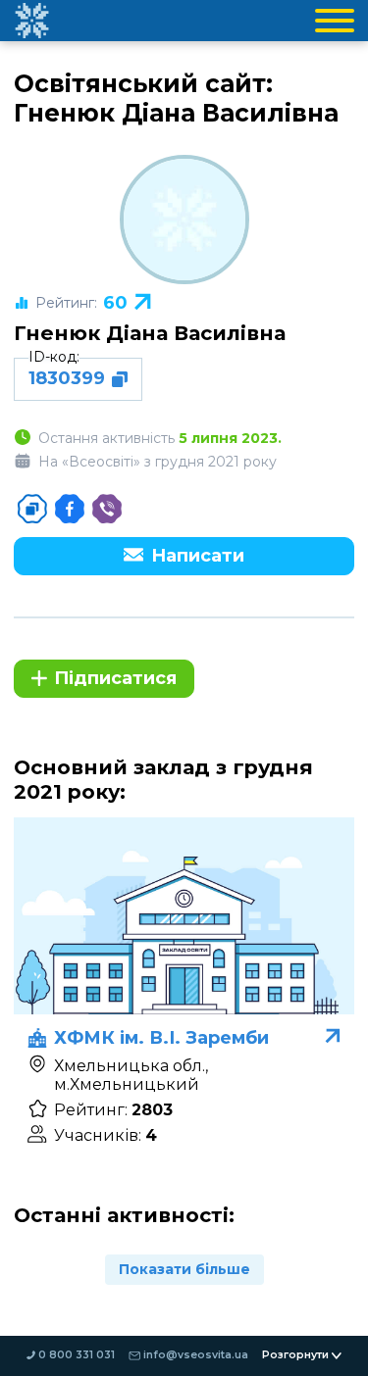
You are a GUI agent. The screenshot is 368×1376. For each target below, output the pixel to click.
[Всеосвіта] (31, 20)
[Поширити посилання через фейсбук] (69, 508)
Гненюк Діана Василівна (150, 332)
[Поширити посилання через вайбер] (107, 508)
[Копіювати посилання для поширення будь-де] (32, 508)
